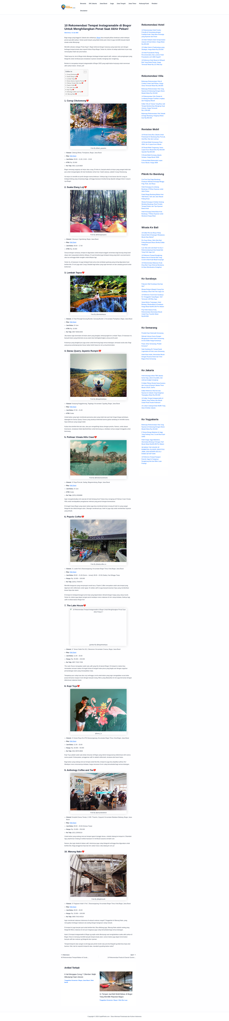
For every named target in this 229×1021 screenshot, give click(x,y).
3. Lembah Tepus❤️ (71, 78)
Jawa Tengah (121, 3)
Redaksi (154, 3)
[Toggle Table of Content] (84, 71)
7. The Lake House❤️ (71, 87)
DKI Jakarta (93, 3)
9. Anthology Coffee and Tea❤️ (74, 91)
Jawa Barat (103, 3)
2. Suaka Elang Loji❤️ (71, 76)
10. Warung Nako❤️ (71, 94)
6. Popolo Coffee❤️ (70, 85)
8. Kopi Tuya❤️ (69, 89)
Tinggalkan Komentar (71, 980)
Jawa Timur (132, 3)
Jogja (112, 3)
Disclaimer (83, 10)
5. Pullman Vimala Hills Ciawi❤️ (74, 83)
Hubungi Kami (144, 3)
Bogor (99, 37)
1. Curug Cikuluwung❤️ (72, 74)
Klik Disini (73, 156)
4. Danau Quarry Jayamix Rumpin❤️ (75, 81)
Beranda (83, 3)
